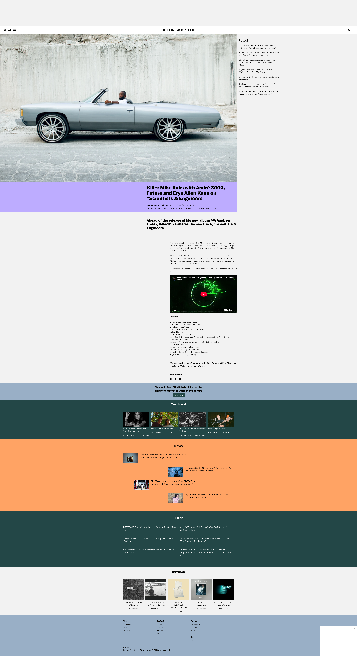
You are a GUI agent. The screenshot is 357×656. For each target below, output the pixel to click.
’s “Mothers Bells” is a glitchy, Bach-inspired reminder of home (203, 529)
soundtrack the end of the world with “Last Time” (149, 529)
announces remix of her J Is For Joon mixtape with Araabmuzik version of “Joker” (257, 62)
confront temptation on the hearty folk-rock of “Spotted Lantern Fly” (205, 552)
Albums (160, 634)
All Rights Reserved (162, 650)
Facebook (195, 640)
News (150, 208)
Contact (126, 630)
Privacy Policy (145, 650)
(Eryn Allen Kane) (195, 208)
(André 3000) (178, 208)
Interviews (128, 435)
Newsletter (127, 624)
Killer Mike (168, 224)
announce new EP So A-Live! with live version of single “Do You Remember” (258, 92)
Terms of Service (130, 650)
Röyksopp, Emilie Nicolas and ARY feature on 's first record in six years (259, 54)
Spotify (194, 627)
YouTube (194, 634)
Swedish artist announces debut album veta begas (259, 78)
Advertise (127, 627)
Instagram (195, 624)
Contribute (127, 634)
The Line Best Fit (178, 30)
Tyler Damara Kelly (185, 205)
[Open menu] (353, 30)
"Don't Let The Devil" (218, 269)
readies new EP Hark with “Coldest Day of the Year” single (255, 71)
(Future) (211, 208)
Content (160, 621)
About (125, 621)
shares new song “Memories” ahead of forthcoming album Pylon (257, 85)
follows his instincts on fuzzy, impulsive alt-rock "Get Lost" (149, 540)
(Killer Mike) (162, 208)
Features (160, 627)
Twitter (194, 637)
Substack (194, 630)
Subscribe (178, 395)
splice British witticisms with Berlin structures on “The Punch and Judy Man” (205, 540)
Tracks (160, 630)
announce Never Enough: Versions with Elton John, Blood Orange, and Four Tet (258, 46)
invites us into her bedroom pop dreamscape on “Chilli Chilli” (148, 551)
